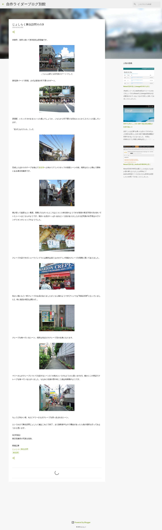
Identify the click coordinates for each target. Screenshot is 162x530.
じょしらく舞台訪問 (20, 449)
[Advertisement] (57, 500)
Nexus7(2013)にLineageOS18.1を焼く (136, 86)
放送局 (41, 167)
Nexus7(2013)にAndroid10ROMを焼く (137, 164)
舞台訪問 (15, 452)
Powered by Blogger (82, 522)
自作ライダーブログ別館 (26, 4)
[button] (13, 32)
